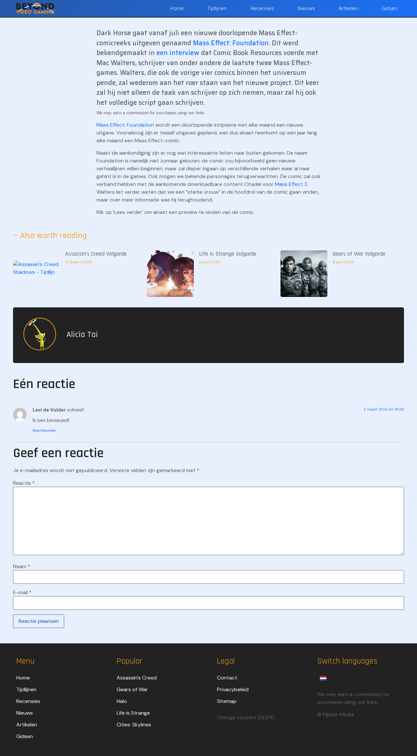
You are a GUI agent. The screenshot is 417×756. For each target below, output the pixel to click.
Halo (122, 701)
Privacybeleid (233, 689)
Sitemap (227, 701)
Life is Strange (133, 712)
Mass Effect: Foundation (231, 43)
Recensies (262, 8)
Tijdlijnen (217, 8)
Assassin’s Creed (137, 677)
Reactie (24, 483)
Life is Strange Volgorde (227, 254)
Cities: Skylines (134, 724)
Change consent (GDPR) (246, 717)
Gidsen (389, 8)
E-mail (22, 592)
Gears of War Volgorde (359, 254)
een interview (177, 53)
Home (177, 8)
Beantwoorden (44, 430)
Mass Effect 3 (291, 184)
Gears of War (132, 689)
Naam (21, 566)
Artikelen (348, 8)
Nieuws (306, 8)
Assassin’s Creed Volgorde (96, 254)
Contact (227, 677)
